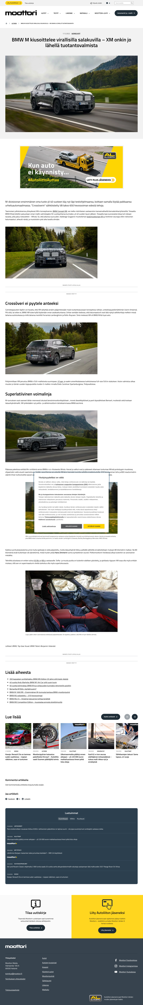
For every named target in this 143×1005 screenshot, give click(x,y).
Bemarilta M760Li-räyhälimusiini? (23, 689)
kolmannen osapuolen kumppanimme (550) (71, 484)
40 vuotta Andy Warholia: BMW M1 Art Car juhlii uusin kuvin (33, 682)
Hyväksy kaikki (94, 526)
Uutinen (14, 23)
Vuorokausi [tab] (63, 818)
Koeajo (16, 751)
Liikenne (45, 985)
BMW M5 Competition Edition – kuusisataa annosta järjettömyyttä (36, 702)
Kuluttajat (72, 751)
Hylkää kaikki (71, 526)
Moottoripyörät (48, 976)
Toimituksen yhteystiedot (15, 979)
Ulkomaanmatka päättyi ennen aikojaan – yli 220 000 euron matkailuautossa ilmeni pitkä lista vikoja (42, 839)
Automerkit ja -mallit (125, 13)
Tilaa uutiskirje (29, 3)
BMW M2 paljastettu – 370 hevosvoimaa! (26, 695)
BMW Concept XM (60, 211)
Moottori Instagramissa (128, 966)
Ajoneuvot (76, 33)
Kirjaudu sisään (97, 3)
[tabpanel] (71, 851)
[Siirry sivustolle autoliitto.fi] (95, 998)
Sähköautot (100, 751)
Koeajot (45, 967)
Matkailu (45, 989)
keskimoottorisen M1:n (96, 216)
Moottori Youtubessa (127, 971)
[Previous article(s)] (127, 717)
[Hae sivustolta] (131, 3)
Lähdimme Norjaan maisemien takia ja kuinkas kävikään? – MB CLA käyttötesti (34, 853)
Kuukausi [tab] (80, 818)
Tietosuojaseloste (12, 990)
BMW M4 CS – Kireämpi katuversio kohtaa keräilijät (30, 698)
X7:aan (60, 381)
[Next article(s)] (135, 717)
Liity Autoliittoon (13, 3)
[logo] (21, 14)
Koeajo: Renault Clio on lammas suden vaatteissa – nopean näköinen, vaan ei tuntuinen (37, 877)
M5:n (44, 560)
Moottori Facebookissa (128, 960)
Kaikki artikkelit (109, 716)
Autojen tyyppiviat (49, 962)
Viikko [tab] (72, 818)
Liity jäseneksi (106, 930)
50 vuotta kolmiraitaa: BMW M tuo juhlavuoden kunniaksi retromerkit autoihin (40, 685)
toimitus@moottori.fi (13, 973)
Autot (44, 958)
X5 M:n (36, 560)
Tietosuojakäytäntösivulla (54, 517)
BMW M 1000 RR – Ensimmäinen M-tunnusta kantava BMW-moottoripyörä (40, 692)
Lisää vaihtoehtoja (49, 526)
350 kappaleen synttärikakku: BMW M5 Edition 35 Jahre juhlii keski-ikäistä (39, 679)
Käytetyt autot (48, 971)
